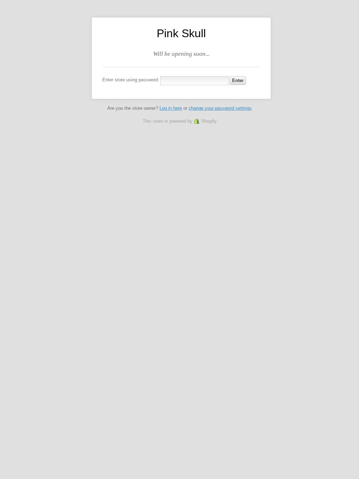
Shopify (209, 121)
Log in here (171, 108)
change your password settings (220, 108)
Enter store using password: (130, 79)
